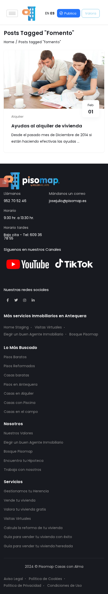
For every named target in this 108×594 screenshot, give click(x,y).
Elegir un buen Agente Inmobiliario (33, 334)
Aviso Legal (13, 578)
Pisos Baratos (15, 356)
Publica (70, 13)
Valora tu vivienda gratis (25, 509)
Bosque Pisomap (83, 334)
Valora (90, 13)
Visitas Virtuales (48, 327)
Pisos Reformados (19, 365)
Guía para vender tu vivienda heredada (38, 546)
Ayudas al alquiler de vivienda (46, 126)
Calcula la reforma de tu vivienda (33, 527)
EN (47, 13)
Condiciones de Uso (64, 585)
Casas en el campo (21, 411)
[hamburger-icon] (12, 13)
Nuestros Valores (18, 433)
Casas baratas (16, 375)
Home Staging (16, 327)
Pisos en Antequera (20, 384)
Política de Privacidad (22, 585)
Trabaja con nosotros (22, 469)
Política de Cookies (45, 578)
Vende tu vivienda (19, 500)
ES (52, 13)
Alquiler (17, 116)
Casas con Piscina (19, 402)
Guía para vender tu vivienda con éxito (38, 536)
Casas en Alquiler (19, 393)
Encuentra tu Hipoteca (23, 460)
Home (9, 41)
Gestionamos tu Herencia (26, 491)
